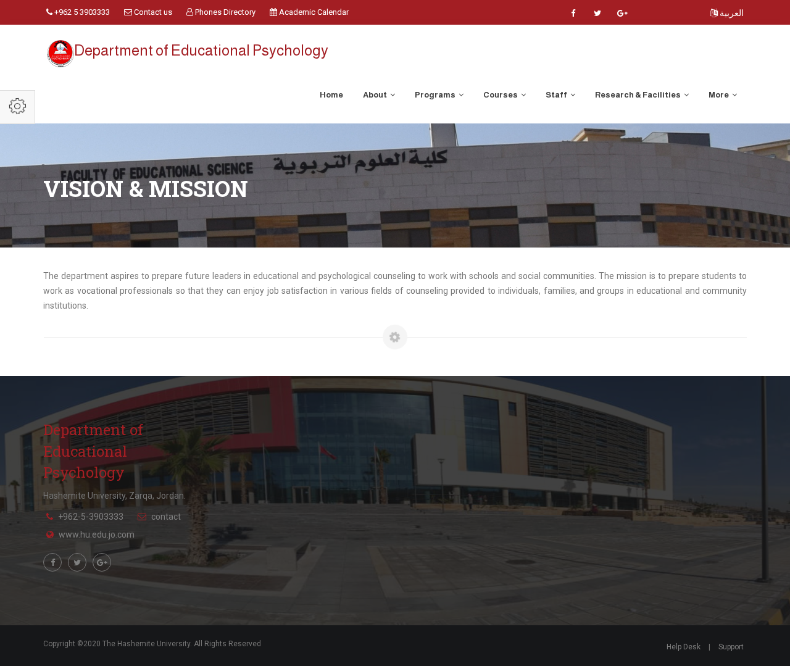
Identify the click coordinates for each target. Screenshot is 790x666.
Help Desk (684, 647)
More (719, 94)
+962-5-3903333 (90, 517)
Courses (501, 94)
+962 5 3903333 (81, 12)
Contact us (152, 12)
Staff (557, 94)
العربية (731, 13)
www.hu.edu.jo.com (97, 534)
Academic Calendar (313, 12)
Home (331, 94)
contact (166, 517)
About (375, 94)
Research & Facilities (638, 94)
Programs (436, 94)
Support (731, 647)
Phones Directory (224, 12)
